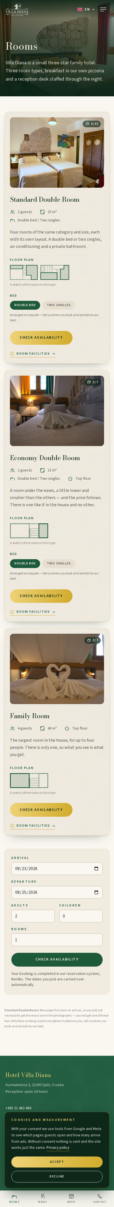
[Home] (17, 9)
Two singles (59, 305)
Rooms (19, 929)
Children (70, 905)
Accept (57, 1162)
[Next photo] (95, 152)
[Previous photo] (18, 152)
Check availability (41, 337)
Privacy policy (57, 1147)
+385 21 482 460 (18, 1108)
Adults (19, 905)
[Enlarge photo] (57, 152)
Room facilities (33, 354)
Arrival (20, 858)
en (87, 9)
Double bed (25, 305)
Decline (57, 1176)
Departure (24, 881)
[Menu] (103, 9)
